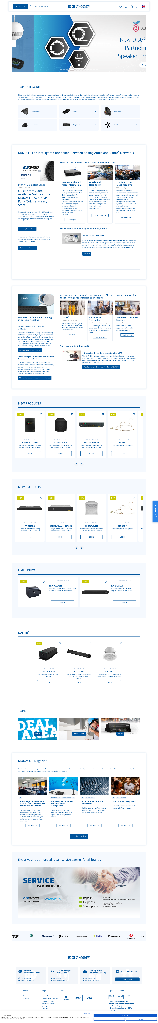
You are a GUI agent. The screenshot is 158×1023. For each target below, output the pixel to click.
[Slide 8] (85, 70)
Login (30, 454)
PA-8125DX (30, 526)
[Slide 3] (67, 70)
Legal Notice (45, 996)
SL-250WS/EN (91, 526)
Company (26, 998)
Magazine (44, 6)
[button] (137, 6)
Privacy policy (87, 1013)
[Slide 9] (88, 70)
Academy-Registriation (27, 229)
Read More (32, 825)
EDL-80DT (109, 671)
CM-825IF (122, 442)
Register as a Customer (27, 248)
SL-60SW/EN (55, 585)
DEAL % (37, 6)
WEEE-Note (45, 1009)
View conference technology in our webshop (34, 378)
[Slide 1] (61, 70)
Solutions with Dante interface (30, 350)
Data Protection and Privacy (50, 998)
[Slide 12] (97, 70)
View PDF (87, 254)
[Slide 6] (79, 70)
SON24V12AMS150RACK (61, 526)
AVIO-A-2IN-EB (48, 671)
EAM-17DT (79, 671)
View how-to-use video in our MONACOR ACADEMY (101, 367)
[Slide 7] (82, 70)
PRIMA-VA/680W (30, 442)
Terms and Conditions (48, 1003)
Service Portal (127, 979)
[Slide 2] (64, 70)
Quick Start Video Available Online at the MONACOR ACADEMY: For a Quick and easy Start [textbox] (34, 198)
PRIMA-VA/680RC (91, 442)
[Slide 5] (74, 70)
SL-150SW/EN (60, 442)
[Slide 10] (91, 70)
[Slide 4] (70, 70)
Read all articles (79, 836)
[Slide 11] (94, 70)
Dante (20, 344)
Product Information (48, 1001)
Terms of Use (46, 1006)
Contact (25, 996)
